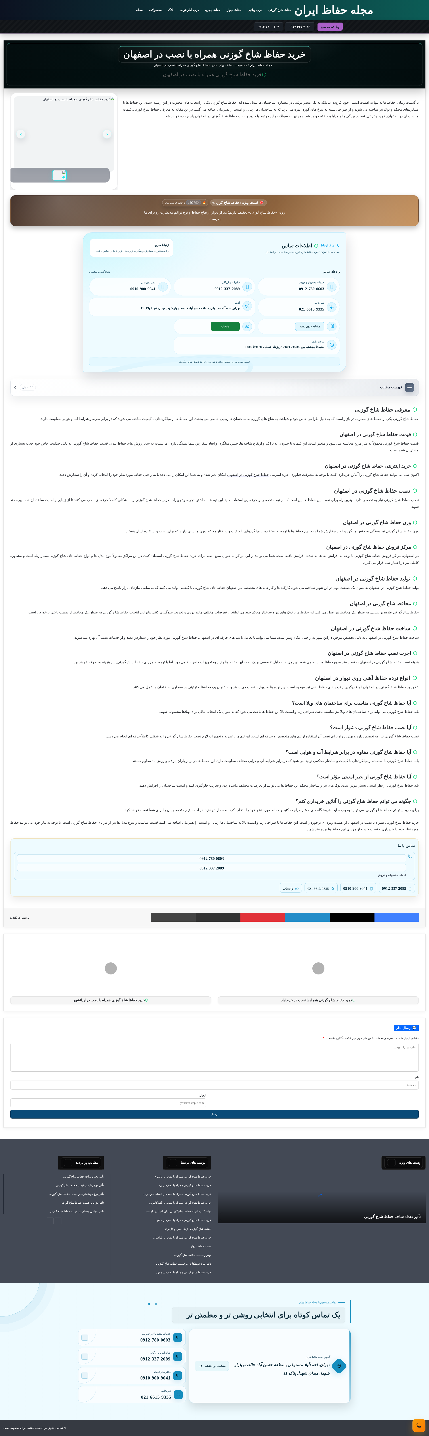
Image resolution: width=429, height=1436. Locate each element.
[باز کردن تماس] (418, 1425)
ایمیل (202, 1095)
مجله (139, 10)
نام (417, 1077)
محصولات (155, 10)
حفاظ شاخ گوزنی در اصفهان (248, 475)
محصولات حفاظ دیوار (233, 65)
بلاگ (171, 10)
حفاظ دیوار (234, 10)
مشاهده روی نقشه (309, 326)
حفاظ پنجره (213, 10)
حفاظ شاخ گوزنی (279, 10)
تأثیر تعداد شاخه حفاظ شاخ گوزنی (392, 1216)
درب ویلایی (255, 10)
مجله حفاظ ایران (261, 65)
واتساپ (225, 326)
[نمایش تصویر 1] (59, 175)
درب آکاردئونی (189, 10)
